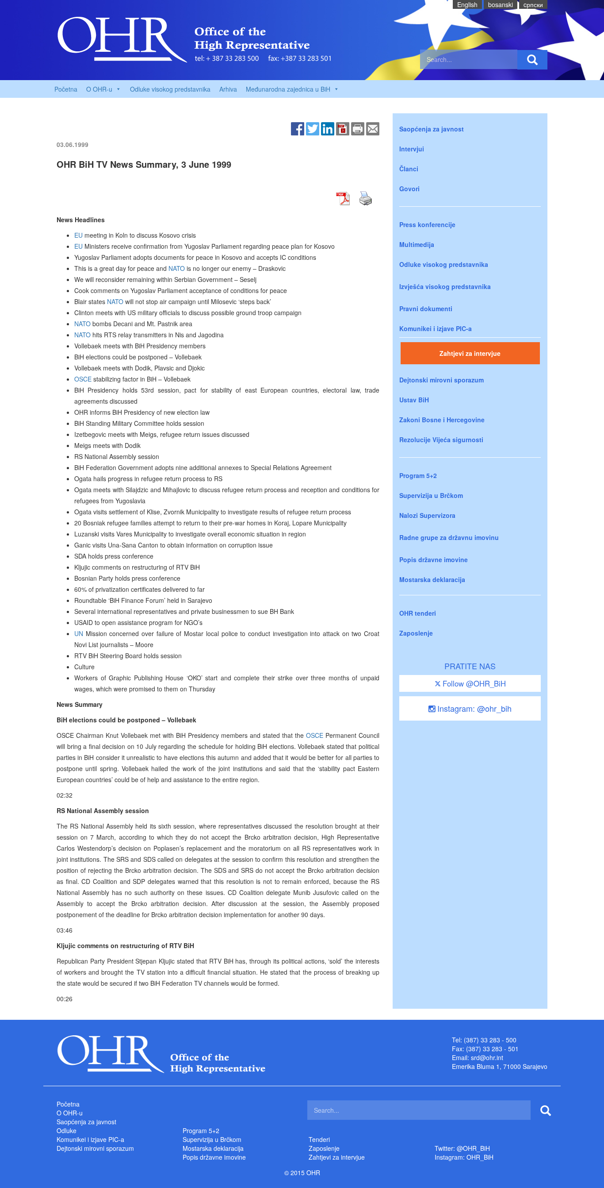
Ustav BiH (414, 399)
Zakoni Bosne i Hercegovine (442, 419)
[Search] (532, 59)
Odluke (66, 1130)
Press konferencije (427, 224)
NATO (176, 268)
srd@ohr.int (487, 1057)
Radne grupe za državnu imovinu (449, 537)
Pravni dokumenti (425, 308)
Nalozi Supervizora (427, 515)
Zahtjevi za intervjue (470, 353)
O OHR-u (70, 1112)
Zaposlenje (416, 633)
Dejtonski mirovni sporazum (441, 379)
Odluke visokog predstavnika (170, 89)
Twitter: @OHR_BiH (462, 1148)
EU (78, 235)
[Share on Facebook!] (297, 127)
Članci (408, 168)
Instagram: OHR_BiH (464, 1157)
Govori (409, 188)
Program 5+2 (418, 475)
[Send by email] (372, 127)
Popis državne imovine (433, 559)
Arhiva (228, 89)
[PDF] (342, 127)
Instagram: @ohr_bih (473, 708)
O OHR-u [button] (99, 89)
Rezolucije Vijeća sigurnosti (441, 439)
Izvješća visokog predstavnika (445, 286)
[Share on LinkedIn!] (327, 127)
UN (78, 633)
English (467, 4)
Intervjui (411, 148)
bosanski (500, 4)
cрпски (533, 4)
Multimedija (416, 244)
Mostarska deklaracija (432, 579)
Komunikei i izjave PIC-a (435, 328)
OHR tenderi (417, 613)
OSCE (83, 378)
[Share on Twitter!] (312, 127)
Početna (65, 89)
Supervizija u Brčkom (431, 495)
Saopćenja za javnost (431, 128)
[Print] (357, 127)
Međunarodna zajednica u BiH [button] (288, 89)
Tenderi (319, 1139)
